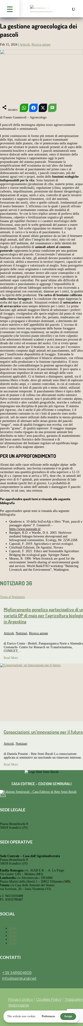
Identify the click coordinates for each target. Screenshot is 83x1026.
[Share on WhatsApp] (24, 108)
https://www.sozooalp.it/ (25, 529)
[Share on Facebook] (33, 108)
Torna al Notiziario (12, 597)
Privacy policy (20, 999)
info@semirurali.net (19, 978)
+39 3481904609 (17, 972)
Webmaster (18, 1005)
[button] (9, 8)
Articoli (25, 44)
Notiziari (21, 633)
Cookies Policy (49, 999)
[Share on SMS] (52, 108)
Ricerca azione (41, 44)
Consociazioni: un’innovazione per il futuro (43, 732)
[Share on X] (43, 108)
